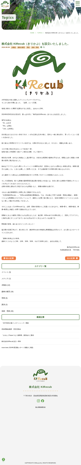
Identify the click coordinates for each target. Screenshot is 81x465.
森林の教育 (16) (7, 292)
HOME (32, 33)
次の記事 (71, 258)
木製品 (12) (6, 285)
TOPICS (39, 33)
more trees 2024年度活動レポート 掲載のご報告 (17, 347)
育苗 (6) (5, 298)
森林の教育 (21, 47)
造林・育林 (35, 47)
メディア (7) (6, 279)
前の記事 (10, 258)
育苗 (28, 47)
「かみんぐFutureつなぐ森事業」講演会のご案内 (18, 335)
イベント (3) (6, 272)
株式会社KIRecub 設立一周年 (11, 341)
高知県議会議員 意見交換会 (11, 329)
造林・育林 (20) (7, 311)
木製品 (14, 47)
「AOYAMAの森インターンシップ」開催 (15, 323)
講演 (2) (5, 305)
